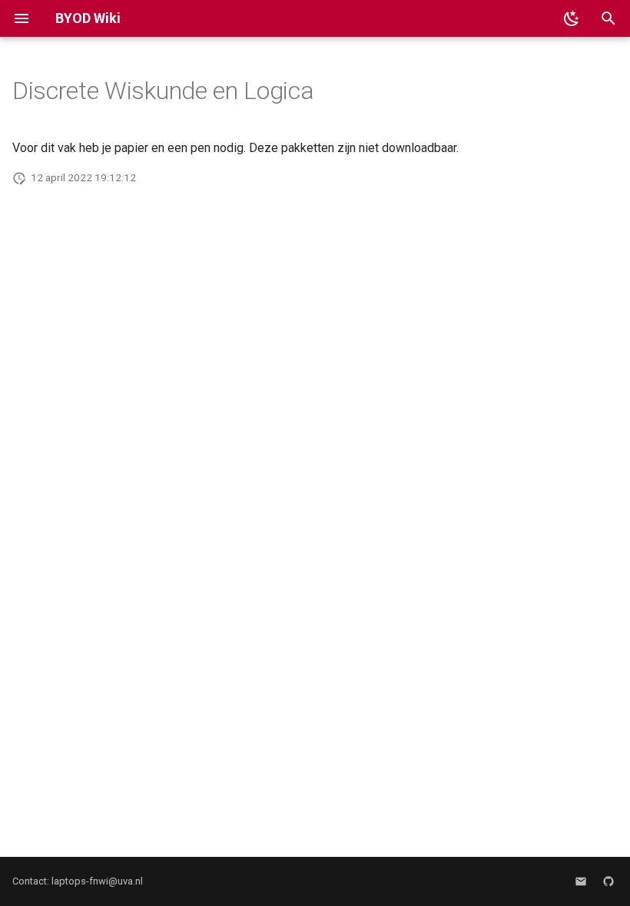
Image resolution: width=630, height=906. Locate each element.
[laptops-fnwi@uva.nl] (581, 881)
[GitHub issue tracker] (608, 881)
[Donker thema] (571, 18)
